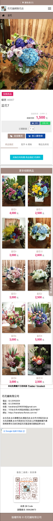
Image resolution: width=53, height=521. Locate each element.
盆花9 (13, 251)
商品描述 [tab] (9, 144)
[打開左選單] (49, 8)
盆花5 (13, 209)
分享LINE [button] (45, 123)
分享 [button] (36, 123)
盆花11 (39, 209)
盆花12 (39, 251)
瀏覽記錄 (51, 288)
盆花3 (13, 294)
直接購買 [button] (18, 136)
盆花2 (39, 294)
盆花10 (39, 378)
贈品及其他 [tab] (44, 144)
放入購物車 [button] (37, 136)
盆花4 (39, 336)
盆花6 (13, 336)
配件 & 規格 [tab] (26, 144)
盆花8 (13, 378)
